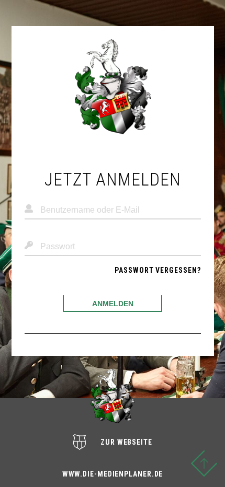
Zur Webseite (126, 442)
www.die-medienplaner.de (112, 474)
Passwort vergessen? (157, 270)
